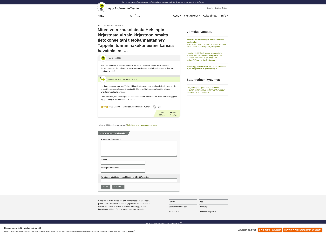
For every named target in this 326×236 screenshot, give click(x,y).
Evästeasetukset (246, 229)
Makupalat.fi (174, 212)
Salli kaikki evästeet (270, 229)
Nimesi (104, 159)
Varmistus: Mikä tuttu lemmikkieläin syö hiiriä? (121, 177)
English (218, 8)
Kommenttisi (106, 139)
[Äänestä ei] (159, 107)
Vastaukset (191, 15)
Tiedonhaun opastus (207, 212)
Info (223, 15)
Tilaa (201, 202)
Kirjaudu (225, 8)
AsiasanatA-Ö (138, 15)
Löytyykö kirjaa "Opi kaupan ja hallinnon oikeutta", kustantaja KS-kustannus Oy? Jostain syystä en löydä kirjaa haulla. (206, 89)
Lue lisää (129, 231)
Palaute (172, 202)
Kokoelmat (210, 15)
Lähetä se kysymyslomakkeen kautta (142, 125)
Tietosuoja (203, 207)
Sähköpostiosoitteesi (110, 167)
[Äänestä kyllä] (154, 106)
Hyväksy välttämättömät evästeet (302, 229)
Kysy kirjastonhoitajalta (106, 25)
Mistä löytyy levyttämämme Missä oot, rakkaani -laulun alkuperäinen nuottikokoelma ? (206, 67)
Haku (101, 15)
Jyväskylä (173, 115)
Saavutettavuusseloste (178, 207)
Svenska (210, 8)
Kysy (176, 15)
